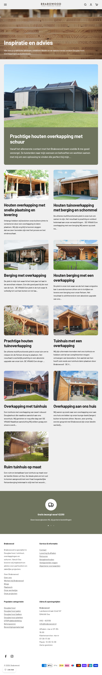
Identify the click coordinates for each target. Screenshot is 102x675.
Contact (42, 550)
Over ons (8, 577)
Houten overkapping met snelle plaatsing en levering (24, 210)
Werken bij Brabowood (14, 580)
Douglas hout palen (12, 611)
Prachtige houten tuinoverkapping (18, 343)
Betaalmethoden (46, 559)
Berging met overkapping (25, 275)
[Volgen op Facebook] (5, 656)
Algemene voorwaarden (49, 566)
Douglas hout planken (13, 617)
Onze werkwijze (11, 590)
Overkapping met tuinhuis (25, 406)
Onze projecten (10, 593)
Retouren (43, 556)
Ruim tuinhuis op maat (22, 466)
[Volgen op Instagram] (12, 656)
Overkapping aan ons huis (74, 406)
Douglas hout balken (13, 614)
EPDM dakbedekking (13, 620)
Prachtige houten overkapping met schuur (46, 139)
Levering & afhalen (47, 553)
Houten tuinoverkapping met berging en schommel (75, 207)
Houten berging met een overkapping (73, 277)
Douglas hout (10, 608)
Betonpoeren (10, 624)
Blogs (6, 584)
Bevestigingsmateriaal (14, 627)
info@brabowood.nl (47, 624)
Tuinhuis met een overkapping (67, 343)
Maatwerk (8, 587)
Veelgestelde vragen (48, 562)
